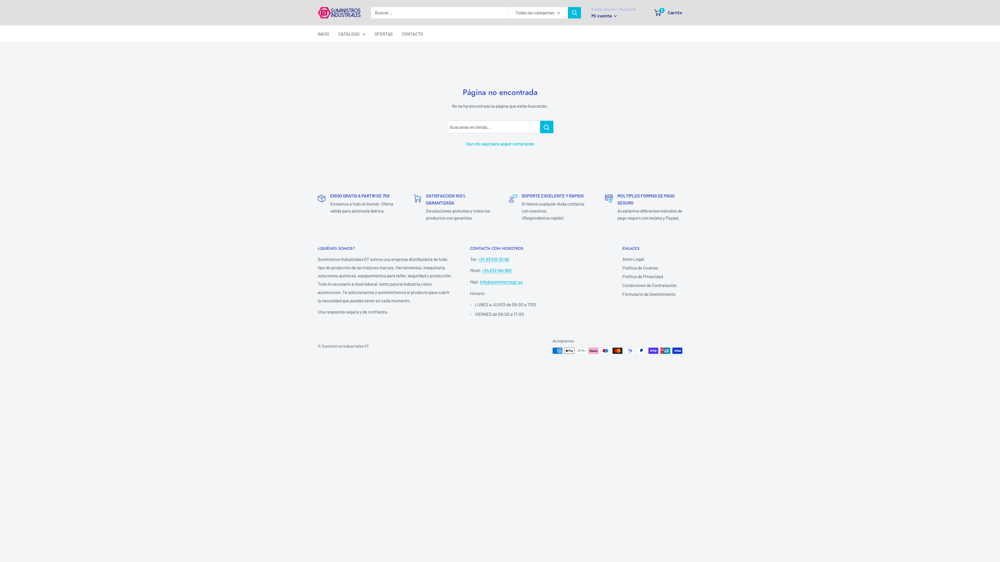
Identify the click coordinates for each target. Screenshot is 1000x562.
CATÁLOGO (349, 33)
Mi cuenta (602, 15)
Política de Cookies (640, 267)
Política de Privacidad (642, 276)
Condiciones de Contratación (649, 285)
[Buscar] (574, 12)
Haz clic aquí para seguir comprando (500, 143)
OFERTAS (383, 33)
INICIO (323, 33)
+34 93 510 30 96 (493, 259)
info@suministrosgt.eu (501, 281)
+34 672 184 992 (497, 270)
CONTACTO (412, 33)
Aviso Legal (633, 258)
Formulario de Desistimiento (649, 294)
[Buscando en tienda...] (546, 127)
